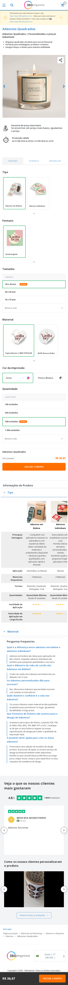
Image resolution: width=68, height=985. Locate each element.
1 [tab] (34, 213)
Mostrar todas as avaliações (32, 915)
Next (64, 86)
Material (13, 631)
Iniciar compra (34, 466)
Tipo (10, 492)
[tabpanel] (14, 193)
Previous (4, 86)
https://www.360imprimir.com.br (21, 16)
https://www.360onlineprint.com (21, 22)
